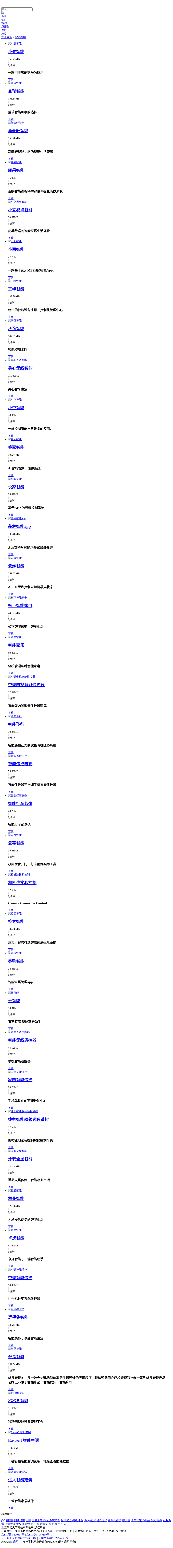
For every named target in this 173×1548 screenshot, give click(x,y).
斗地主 (146, 1520)
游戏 (4, 23)
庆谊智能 (16, 328)
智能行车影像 (20, 803)
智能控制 (20, 37)
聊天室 (126, 1520)
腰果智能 (16, 170)
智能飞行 (16, 724)
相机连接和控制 (22, 882)
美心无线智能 (20, 368)
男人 (63, 1523)
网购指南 (19, 1520)
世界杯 (20, 1523)
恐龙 (46, 1520)
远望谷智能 (18, 1317)
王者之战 (37, 1520)
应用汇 (17, 1541)
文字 (28, 1520)
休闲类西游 (114, 1520)
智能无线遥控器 (22, 1040)
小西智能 (16, 249)
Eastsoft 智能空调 (23, 1440)
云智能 (14, 1000)
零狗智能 (16, 961)
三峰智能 (16, 289)
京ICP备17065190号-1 (39, 1534)
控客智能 (16, 921)
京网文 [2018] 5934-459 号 (53, 1538)
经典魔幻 (101, 1520)
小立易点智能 (20, 210)
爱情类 (29, 1523)
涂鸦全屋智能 (20, 1159)
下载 (11, 79)
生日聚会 (66, 1520)
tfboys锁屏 (90, 1520)
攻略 (4, 33)
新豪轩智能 (18, 130)
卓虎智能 (16, 1238)
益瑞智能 (16, 91)
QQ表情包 (7, 1520)
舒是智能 (16, 1357)
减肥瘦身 (156, 1520)
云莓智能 (16, 843)
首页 (4, 16)
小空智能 (16, 407)
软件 (4, 19)
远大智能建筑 (20, 1480)
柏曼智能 (16, 1198)
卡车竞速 (136, 1520)
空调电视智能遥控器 (26, 685)
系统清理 (54, 1520)
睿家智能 (16, 447)
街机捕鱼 (77, 1520)
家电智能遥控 (20, 1080)
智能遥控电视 (20, 764)
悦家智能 (16, 487)
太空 (57, 1523)
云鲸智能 (16, 566)
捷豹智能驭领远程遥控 (28, 1119)
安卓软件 (6, 37)
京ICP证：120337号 (12, 1534)
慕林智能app (19, 526)
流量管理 (10, 1523)
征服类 (50, 1523)
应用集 (5, 26)
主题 (36, 1523)
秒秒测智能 (18, 1400)
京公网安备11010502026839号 (18, 1538)
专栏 (4, 30)
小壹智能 (16, 51)
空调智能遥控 (20, 1277)
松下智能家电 (20, 605)
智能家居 (16, 645)
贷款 (42, 1523)
